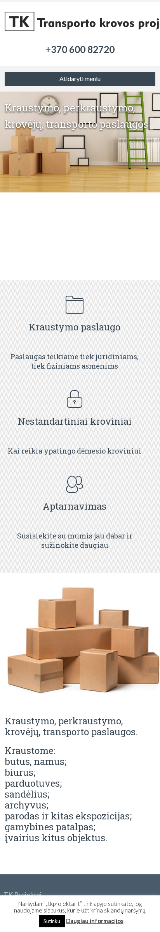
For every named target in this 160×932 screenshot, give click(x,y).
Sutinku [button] (51, 921)
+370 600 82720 (80, 49)
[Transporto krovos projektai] (80, 23)
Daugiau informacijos (94, 920)
